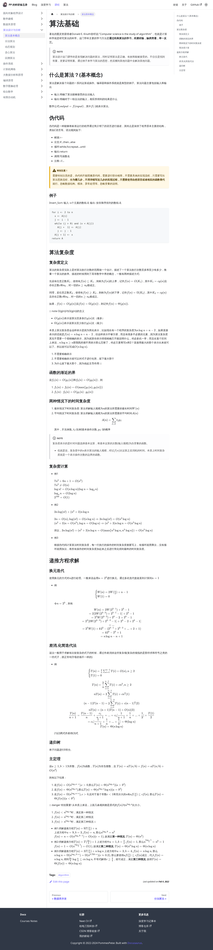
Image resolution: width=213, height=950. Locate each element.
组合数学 (8, 91)
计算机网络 (9, 69)
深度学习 (46, 4)
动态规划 (10, 46)
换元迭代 (183, 56)
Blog (34, 4)
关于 (184, 4)
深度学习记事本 (147, 921)
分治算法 (10, 41)
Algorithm (63, 875)
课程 (57, 4)
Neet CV (84, 921)
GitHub (195, 4)
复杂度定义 (184, 34)
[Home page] (52, 14)
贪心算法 (10, 52)
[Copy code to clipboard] (165, 211)
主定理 (182, 70)
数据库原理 (9, 24)
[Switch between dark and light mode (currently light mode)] (206, 4)
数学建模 (8, 18)
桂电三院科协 (86, 926)
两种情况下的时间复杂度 (190, 43)
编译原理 (8, 80)
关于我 (142, 931)
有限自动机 (9, 97)
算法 (65, 4)
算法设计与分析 (12, 30)
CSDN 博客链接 (88, 931)
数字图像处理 (10, 86)
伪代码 (180, 20)
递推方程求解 (183, 52)
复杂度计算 (184, 47)
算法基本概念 (12, 35)
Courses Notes (28, 921)
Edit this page (61, 881)
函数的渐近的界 (186, 38)
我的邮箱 (84, 936)
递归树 (182, 65)
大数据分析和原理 (13, 74)
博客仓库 (144, 926)
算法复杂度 (182, 29)
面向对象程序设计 (13, 13)
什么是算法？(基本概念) (187, 15)
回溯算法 (10, 58)
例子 (181, 25)
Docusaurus (135, 943)
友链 (175, 4)
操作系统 (8, 63)
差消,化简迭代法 (186, 61)
